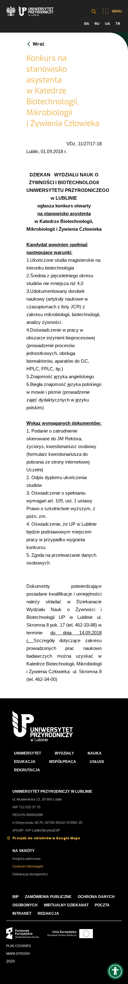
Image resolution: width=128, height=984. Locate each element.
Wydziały (64, 753)
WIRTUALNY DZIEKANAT (66, 905)
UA (107, 23)
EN (86, 23)
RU (96, 23)
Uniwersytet (27, 753)
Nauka (95, 753)
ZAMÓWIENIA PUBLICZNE (48, 897)
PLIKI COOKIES (18, 946)
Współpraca (62, 762)
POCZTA (102, 905)
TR (118, 23)
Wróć (38, 44)
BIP (15, 897)
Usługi (97, 762)
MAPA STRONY (18, 953)
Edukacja (24, 762)
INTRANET (21, 913)
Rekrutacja (27, 770)
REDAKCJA (48, 913)
